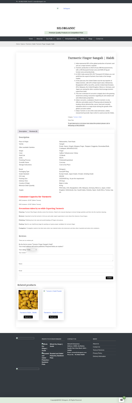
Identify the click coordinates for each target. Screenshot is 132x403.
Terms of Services (98, 350)
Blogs (90, 39)
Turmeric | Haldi (30, 44)
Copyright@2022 (55, 400)
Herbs (82, 39)
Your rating (23, 249)
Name (20, 263)
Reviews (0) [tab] (33, 131)
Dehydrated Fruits (71, 39)
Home (31, 39)
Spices (59, 39)
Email (20, 270)
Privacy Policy (97, 353)
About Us (39, 39)
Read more (28, 317)
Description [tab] (23, 131)
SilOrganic (66, 28)
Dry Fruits (49, 39)
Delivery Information (99, 356)
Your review (22, 252)
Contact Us (99, 39)
